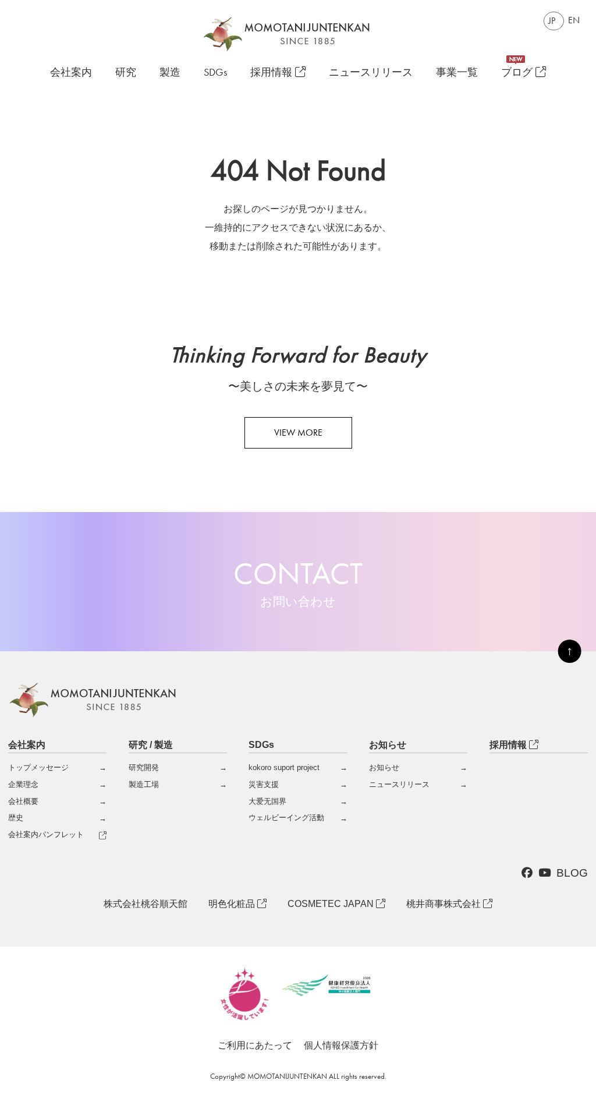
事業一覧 (457, 72)
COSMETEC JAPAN (332, 904)
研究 (125, 72)
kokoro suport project (284, 767)
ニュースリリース (371, 72)
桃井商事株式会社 (444, 904)
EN (574, 20)
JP (551, 20)
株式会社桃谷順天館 (145, 904)
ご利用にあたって (255, 1045)
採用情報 (272, 72)
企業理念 (23, 784)
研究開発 (144, 767)
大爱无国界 (267, 801)
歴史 (15, 817)
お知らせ (384, 767)
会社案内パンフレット (46, 834)
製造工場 (144, 784)
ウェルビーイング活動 (286, 817)
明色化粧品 (232, 904)
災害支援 (264, 784)
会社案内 (71, 72)
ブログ (518, 72)
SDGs (215, 73)
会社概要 (23, 801)
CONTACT (298, 582)
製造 (169, 72)
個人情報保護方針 (341, 1045)
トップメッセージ (38, 767)
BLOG (572, 873)
